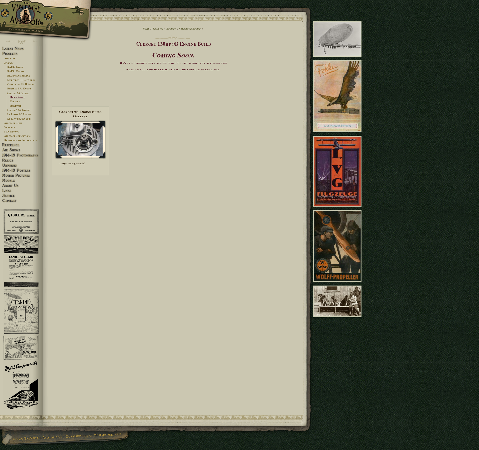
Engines (8, 63)
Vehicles (9, 127)
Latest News (21, 48)
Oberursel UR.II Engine (21, 84)
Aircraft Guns (13, 123)
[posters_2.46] (338, 284)
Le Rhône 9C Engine (19, 114)
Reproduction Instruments (20, 140)
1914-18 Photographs (21, 155)
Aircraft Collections (17, 136)
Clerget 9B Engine (18, 93)
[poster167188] (338, 208)
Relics (21, 160)
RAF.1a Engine (16, 71)
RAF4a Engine (15, 67)
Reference (21, 144)
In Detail (15, 106)
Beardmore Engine (18, 75)
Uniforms (21, 165)
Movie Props (11, 131)
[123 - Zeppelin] (338, 58)
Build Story (17, 97)
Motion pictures (21, 175)
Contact (21, 200)
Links (21, 190)
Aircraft (9, 58)
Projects (21, 53)
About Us (21, 185)
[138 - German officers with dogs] (338, 319)
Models (21, 180)
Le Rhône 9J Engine (18, 118)
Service (21, 195)
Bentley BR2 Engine (19, 88)
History (15, 101)
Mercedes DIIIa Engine (21, 80)
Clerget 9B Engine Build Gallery (80, 113)
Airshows (21, 149)
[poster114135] (338, 134)
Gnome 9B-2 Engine (18, 110)
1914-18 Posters (21, 170)
